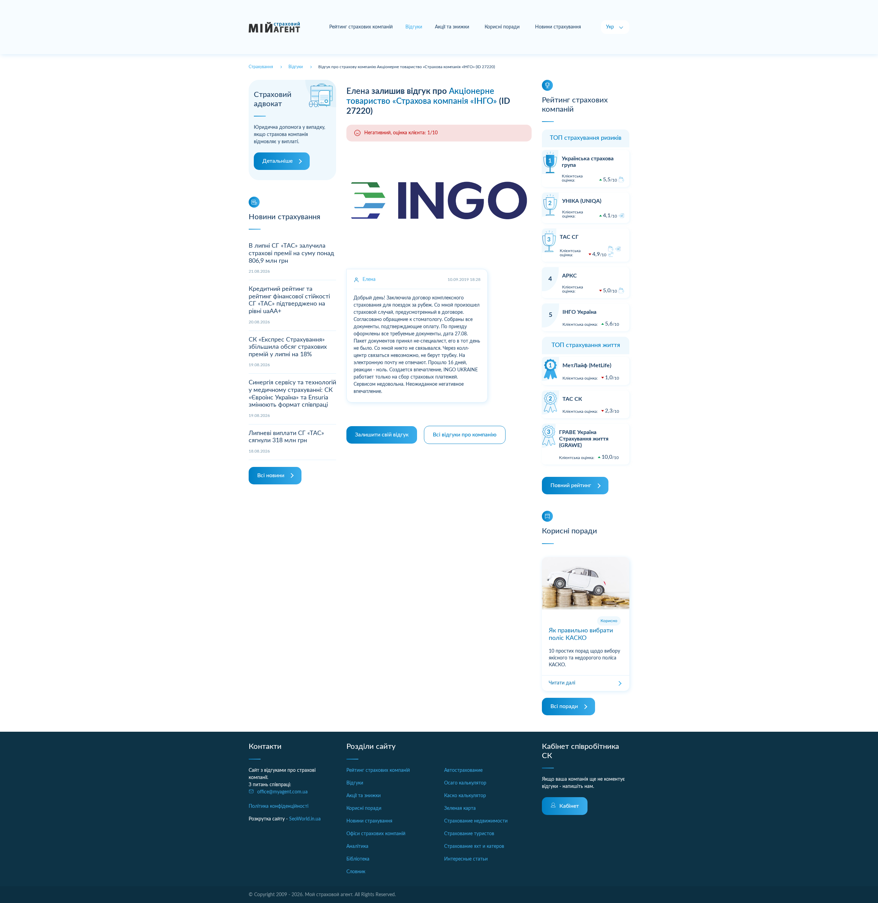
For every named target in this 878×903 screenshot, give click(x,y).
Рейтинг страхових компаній (361, 27)
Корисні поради (502, 27)
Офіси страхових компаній (375, 833)
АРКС (569, 276)
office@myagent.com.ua (282, 792)
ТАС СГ (569, 237)
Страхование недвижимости (476, 821)
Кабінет (569, 806)
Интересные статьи (466, 859)
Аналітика (357, 846)
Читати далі (562, 683)
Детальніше (277, 161)
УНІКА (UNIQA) (581, 201)
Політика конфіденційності (278, 806)
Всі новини (270, 475)
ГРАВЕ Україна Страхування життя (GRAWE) (583, 439)
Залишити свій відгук (381, 434)
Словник (355, 871)
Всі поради (564, 706)
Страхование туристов (469, 833)
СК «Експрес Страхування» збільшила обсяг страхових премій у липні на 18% (288, 347)
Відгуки (354, 783)
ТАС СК (572, 399)
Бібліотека (357, 859)
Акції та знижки (452, 27)
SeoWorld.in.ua (305, 819)
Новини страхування (558, 27)
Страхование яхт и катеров (474, 846)
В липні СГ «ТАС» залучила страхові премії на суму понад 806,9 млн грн (291, 253)
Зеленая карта (460, 808)
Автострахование (463, 770)
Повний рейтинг (570, 485)
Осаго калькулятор (465, 783)
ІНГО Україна (579, 312)
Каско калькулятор (465, 795)
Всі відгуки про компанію (465, 434)
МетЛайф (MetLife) (586, 365)
